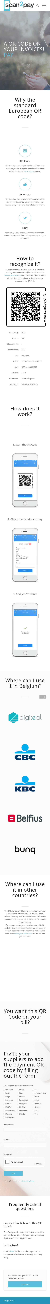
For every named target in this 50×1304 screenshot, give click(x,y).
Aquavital (9, 1055)
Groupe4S (24, 1066)
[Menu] (42, 5)
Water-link (10, 1083)
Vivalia (22, 1080)
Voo (36, 1080)
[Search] (36, 5)
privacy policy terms (27, 1147)
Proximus (23, 1076)
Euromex (9, 1066)
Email (6, 1105)
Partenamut (10, 1076)
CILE (7, 1059)
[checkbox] (4, 1055)
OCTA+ (23, 1073)
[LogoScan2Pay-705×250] (21, 5)
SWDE (37, 1076)
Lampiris (23, 1069)
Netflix (8, 1073)
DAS (21, 1059)
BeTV (36, 1055)
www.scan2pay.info (13, 275)
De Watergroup (40, 1059)
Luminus (38, 1069)
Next (44, 697)
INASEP (8, 1069)
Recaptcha (8, 1120)
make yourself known (23, 899)
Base (22, 1055)
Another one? (9, 1090)
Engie (8, 1062)
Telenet (9, 1080)
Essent (22, 1062)
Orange (37, 1073)
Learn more (29, 171)
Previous (41, 697)
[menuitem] (36, 5)
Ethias (37, 1062)
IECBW (37, 1066)
